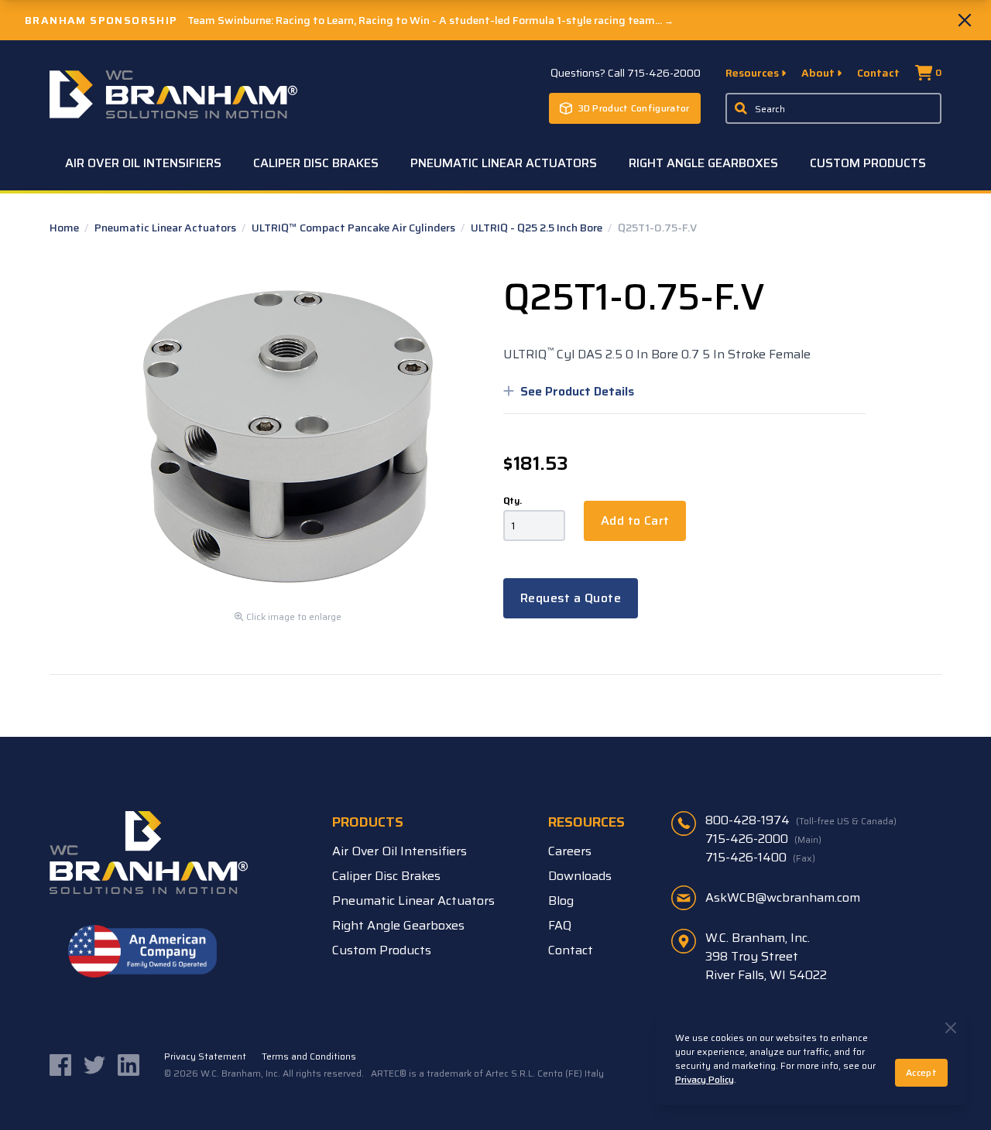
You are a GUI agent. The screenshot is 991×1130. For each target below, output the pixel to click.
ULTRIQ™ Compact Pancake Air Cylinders (355, 227)
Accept (921, 1072)
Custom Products (868, 163)
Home (65, 227)
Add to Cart (635, 520)
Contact (878, 72)
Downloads (580, 875)
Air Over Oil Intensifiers (143, 163)
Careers (570, 851)
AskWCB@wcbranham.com (782, 897)
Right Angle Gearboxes (703, 163)
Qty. (512, 501)
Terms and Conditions (309, 1056)
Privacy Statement (205, 1056)
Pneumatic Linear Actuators (503, 163)
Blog (561, 900)
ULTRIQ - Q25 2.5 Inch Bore (538, 227)
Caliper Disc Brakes (316, 163)
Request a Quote (570, 598)
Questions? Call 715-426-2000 (625, 72)
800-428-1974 (801, 820)
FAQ (559, 925)
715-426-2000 (763, 839)
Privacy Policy (704, 1079)
